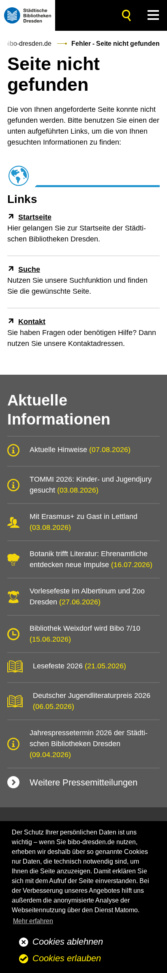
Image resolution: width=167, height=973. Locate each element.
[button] (153, 15)
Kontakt (31, 322)
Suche (29, 269)
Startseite (34, 217)
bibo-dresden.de (27, 43)
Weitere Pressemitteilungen (83, 782)
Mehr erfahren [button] (33, 921)
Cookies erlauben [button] (66, 958)
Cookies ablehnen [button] (67, 942)
